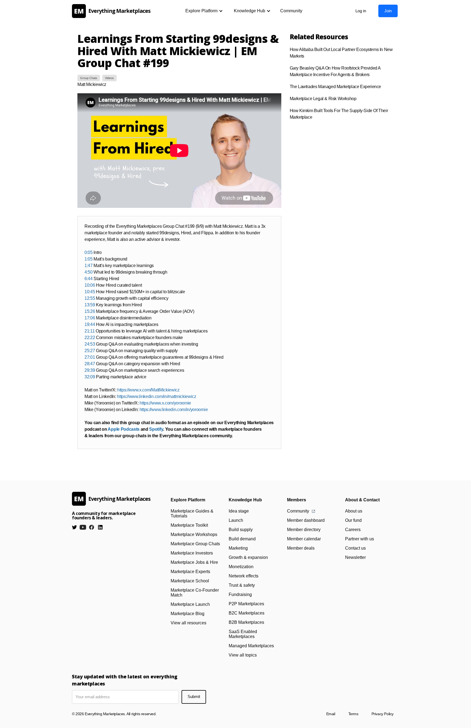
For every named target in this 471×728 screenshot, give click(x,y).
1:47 (88, 265)
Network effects (243, 576)
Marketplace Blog (187, 613)
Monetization (241, 566)
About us (353, 511)
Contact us (355, 548)
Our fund (353, 520)
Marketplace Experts (190, 571)
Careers (353, 529)
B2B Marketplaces (246, 622)
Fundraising (240, 594)
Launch (236, 520)
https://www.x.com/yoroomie (165, 403)
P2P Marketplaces (246, 603)
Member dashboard (306, 520)
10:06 (89, 285)
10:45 (89, 291)
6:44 (88, 278)
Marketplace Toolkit (189, 525)
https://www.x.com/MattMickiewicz (148, 390)
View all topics (243, 655)
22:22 (89, 337)
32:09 (89, 377)
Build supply (241, 529)
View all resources (188, 623)
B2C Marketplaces (246, 613)
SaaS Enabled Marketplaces (243, 634)
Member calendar (304, 539)
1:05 (88, 259)
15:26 (89, 311)
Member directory (304, 529)
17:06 (89, 318)
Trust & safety (242, 585)
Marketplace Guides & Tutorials (192, 513)
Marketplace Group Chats (195, 543)
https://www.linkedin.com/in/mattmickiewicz (156, 396)
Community (291, 10)
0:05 (88, 252)
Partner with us (359, 539)
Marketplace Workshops (194, 534)
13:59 (89, 304)
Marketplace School (190, 581)
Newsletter (355, 557)
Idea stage (239, 511)
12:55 (89, 298)
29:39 (89, 370)
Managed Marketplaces (251, 645)
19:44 (89, 324)
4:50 (88, 272)
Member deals (301, 548)
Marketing (238, 548)
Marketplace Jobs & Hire (194, 562)
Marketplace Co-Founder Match (195, 592)
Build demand (242, 539)
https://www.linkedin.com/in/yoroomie (174, 409)
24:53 (89, 344)
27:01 (89, 357)
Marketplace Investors (192, 553)
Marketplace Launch (190, 604)
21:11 (89, 331)
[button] (204, 11)
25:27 (89, 350)
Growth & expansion (248, 557)
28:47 (89, 363)
